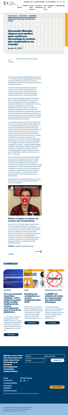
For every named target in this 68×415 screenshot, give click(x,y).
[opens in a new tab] (13, 278)
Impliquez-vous (51, 6)
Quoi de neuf (45, 7)
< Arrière (10, 254)
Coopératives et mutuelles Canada (24, 246)
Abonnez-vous (28, 2)
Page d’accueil (12, 16)
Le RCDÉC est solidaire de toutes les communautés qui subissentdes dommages (54, 298)
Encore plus (11, 334)
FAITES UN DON (10, 391)
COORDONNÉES (10, 383)
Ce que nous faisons (32, 7)
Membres (25, 5)
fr (60, 2)
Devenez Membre (39, 2)
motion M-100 (28, 79)
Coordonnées (60, 5)
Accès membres (51, 2)
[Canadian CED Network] (9, 5)
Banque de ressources (39, 6)
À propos (19, 6)
